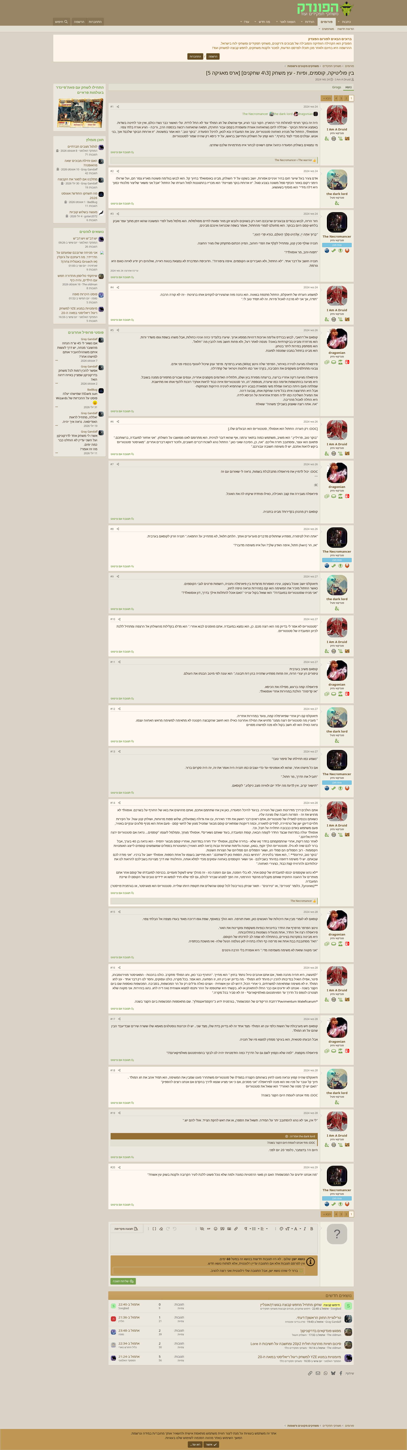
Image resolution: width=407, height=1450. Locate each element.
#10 (112, 619)
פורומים (327, 22)
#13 (112, 751)
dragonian (305, 114)
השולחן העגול (299, 1335)
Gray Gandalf (333, 1322)
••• (56, 360)
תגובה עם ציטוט (120, 152)
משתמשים (328, 29)
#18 (112, 1070)
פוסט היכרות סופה (84, 294)
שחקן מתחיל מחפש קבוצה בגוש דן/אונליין (291, 1304)
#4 (112, 287)
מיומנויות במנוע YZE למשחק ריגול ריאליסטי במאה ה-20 (299, 1356)
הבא (328, 98)
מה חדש (264, 22)
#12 (112, 709)
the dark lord (283, 114)
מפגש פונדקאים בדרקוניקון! (320, 1330)
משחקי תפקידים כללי (295, 1348)
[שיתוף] (118, 106)
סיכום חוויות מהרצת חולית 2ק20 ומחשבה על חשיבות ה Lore (296, 1343)
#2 (112, 171)
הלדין (121, 1321)
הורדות (309, 22)
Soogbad (336, 1308)
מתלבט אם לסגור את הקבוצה (77, 179)
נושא (348, 87)
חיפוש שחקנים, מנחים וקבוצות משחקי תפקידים (285, 1308)
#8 (112, 529)
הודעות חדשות (345, 29)
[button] (339, 22)
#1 (112, 106)
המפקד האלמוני (332, 1361)
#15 (112, 912)
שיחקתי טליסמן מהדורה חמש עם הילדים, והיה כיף (77, 277)
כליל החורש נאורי (127, 1347)
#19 (112, 1113)
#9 (112, 576)
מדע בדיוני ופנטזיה (295, 1322)
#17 (112, 1019)
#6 (112, 421)
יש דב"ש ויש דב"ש (85, 238)
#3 (112, 214)
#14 (112, 803)
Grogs (336, 87)
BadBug (92, 389)
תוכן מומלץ (95, 139)
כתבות (346, 22)
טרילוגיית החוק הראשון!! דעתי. (318, 1317)
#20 (112, 1167)
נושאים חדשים (339, 1295)
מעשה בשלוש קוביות (83, 212)
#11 (112, 662)
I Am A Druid (343, 79)
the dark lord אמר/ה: (302, 1136)
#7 (112, 464)
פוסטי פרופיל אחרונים (86, 332)
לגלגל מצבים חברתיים (82, 146)
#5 (112, 330)
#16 (112, 967)
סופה (121, 1334)
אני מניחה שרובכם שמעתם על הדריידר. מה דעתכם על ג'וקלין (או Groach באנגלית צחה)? (77, 256)
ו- (293, 160)
